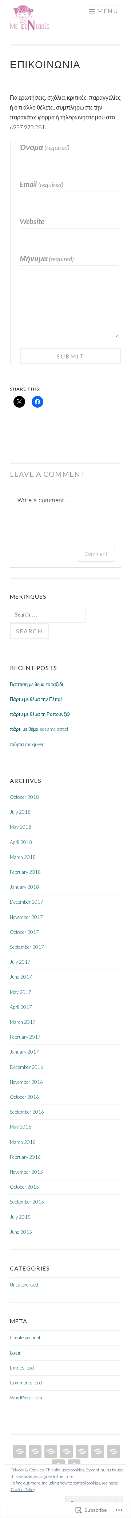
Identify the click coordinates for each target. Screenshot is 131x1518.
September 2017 (27, 947)
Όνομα (45, 147)
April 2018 (21, 842)
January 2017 (24, 1052)
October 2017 (24, 932)
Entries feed (22, 1368)
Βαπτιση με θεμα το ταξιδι (36, 684)
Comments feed (26, 1383)
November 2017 (26, 917)
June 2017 (21, 977)
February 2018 (25, 872)
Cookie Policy (23, 1489)
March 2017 (23, 1022)
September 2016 (27, 1112)
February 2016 (25, 1157)
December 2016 (26, 1067)
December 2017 (26, 902)
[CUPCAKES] (19, 1451)
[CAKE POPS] (66, 1451)
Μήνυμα (47, 258)
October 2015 (24, 1187)
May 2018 (20, 827)
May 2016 (20, 1127)
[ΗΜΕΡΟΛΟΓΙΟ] (81, 1451)
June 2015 (21, 1232)
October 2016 (24, 1097)
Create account (25, 1337)
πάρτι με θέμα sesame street (39, 729)
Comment (95, 554)
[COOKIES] (34, 1451)
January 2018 (24, 887)
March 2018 (23, 857)
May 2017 (20, 992)
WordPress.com (26, 1397)
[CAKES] (50, 1451)
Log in (15, 1353)
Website (32, 221)
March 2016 (23, 1142)
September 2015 (27, 1202)
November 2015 (26, 1172)
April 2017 (21, 1007)
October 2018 (24, 797)
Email (41, 184)
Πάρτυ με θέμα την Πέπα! (36, 699)
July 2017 (20, 962)
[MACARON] (113, 1451)
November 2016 (26, 1082)
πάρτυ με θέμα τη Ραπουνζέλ (40, 714)
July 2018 (20, 812)
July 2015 (20, 1217)
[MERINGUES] (97, 1451)
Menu (107, 10)
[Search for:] (48, 615)
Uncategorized (24, 1285)
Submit (70, 356)
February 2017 (25, 1037)
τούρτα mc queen (27, 744)
